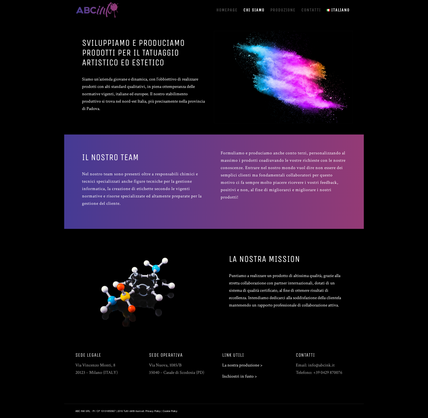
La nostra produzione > (242, 365)
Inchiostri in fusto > (239, 376)
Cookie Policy (170, 411)
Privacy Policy (153, 411)
